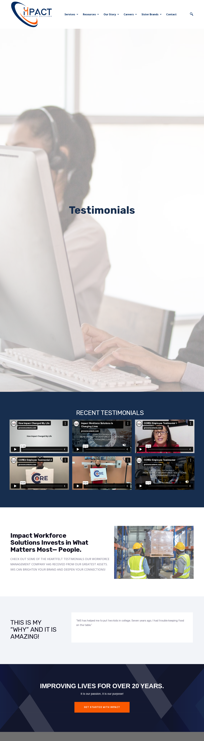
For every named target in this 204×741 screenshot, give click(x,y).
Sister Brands (150, 14)
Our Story (110, 14)
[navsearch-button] (191, 14)
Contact (171, 14)
